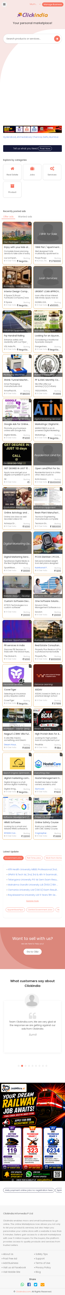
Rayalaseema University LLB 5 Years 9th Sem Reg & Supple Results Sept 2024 (32, 894)
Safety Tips (42, 1254)
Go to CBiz (32, 951)
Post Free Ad (10, 1258)
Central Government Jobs (40, 909)
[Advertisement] (32, 81)
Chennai (37, 137)
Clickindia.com (23, 1291)
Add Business (10, 1263)
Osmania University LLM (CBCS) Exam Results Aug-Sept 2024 (32, 889)
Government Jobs (13, 858)
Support (40, 1258)
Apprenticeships (15, 909)
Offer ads (8, 216)
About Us (8, 1254)
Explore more (32, 901)
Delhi (45, 137)
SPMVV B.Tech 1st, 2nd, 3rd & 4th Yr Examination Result (32, 874)
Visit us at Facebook (14, 1267)
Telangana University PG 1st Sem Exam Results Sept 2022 (32, 879)
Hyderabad (9, 137)
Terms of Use (43, 1263)
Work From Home (54, 858)
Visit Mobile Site (11, 1272)
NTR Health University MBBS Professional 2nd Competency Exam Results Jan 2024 (32, 869)
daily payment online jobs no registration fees (29, 1190)
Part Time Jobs (34, 858)
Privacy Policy (43, 1267)
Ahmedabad (24, 137)
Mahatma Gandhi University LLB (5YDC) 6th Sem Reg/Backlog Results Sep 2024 (32, 884)
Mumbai (53, 137)
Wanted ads (25, 216)
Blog (38, 1272)
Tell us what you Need (31, 148)
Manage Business (53, 4)
